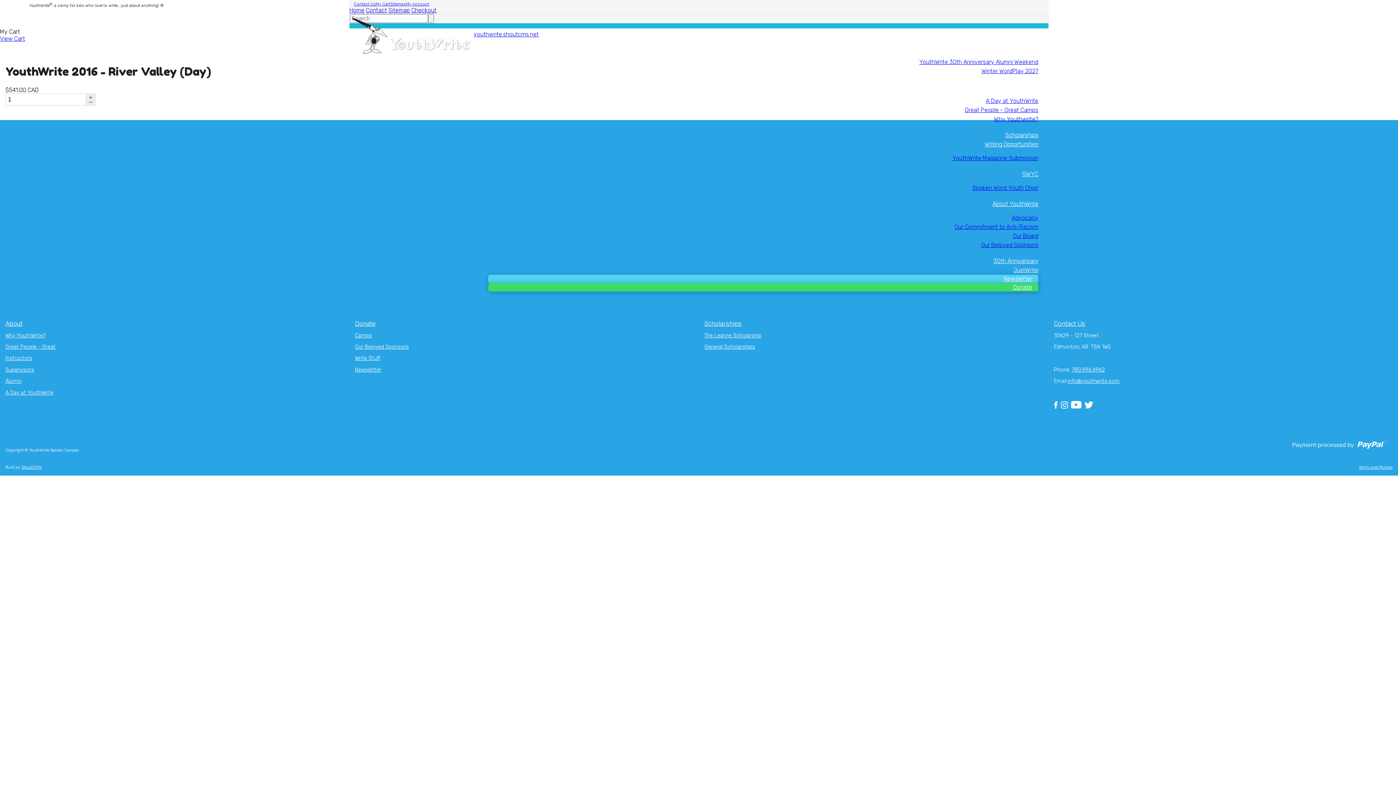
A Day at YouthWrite (1012, 101)
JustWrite (1026, 270)
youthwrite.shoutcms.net (506, 34)
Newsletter (1018, 278)
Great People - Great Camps (1001, 110)
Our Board (1025, 236)
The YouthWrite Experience (1003, 87)
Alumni (13, 381)
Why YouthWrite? (25, 336)
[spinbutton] (45, 99)
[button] (90, 97)
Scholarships (1021, 135)
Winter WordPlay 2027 (1010, 71)
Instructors (18, 358)
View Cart (12, 38)
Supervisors (19, 370)
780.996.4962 (1088, 370)
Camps (363, 336)
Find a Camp (1022, 48)
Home (357, 10)
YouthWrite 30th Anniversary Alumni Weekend (978, 62)
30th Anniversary (1016, 261)
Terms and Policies (1376, 467)
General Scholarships (729, 347)
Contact (376, 10)
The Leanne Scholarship (732, 336)
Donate (1022, 287)
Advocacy (1025, 217)
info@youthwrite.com (1093, 381)
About (14, 323)
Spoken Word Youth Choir (1005, 187)
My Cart (383, 4)
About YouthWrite (1015, 204)
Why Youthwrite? (1016, 119)
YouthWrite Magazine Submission (995, 158)
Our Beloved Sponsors (1009, 245)
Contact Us (365, 4)
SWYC (1030, 174)
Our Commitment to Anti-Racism (996, 226)
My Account (417, 4)
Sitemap (398, 4)
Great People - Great (30, 347)
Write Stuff (367, 358)
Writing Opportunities (1011, 144)
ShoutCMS (31, 467)
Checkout (424, 10)
